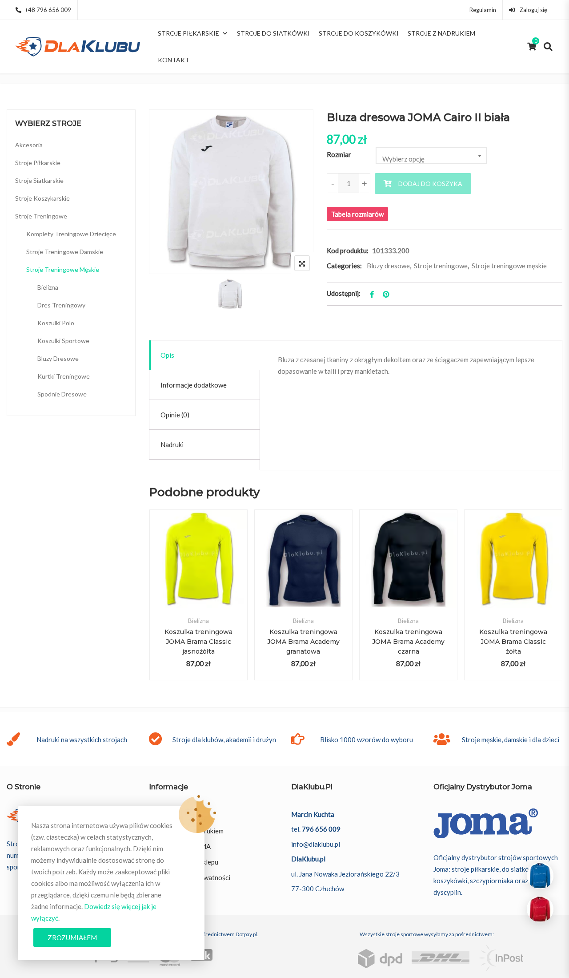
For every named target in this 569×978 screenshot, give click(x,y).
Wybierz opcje (198, 568)
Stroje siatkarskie (39, 180)
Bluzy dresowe (388, 266)
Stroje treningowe (441, 266)
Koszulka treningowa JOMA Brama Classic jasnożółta (198, 641)
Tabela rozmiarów (357, 214)
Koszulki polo (55, 323)
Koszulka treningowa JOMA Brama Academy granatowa (303, 641)
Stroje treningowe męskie (509, 266)
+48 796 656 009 (48, 9)
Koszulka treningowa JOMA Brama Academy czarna (408, 641)
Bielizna (198, 620)
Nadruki (172, 445)
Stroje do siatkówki (273, 33)
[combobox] (431, 155)
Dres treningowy (61, 305)
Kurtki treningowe (63, 376)
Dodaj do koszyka (430, 183)
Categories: (344, 266)
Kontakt (173, 60)
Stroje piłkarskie (188, 33)
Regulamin (482, 9)
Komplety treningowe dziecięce (71, 234)
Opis (167, 355)
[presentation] (155, 603)
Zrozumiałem (72, 938)
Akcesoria (29, 145)
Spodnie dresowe (62, 394)
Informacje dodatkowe (193, 385)
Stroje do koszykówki (359, 33)
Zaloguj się (532, 9)
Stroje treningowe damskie (64, 251)
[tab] (204, 355)
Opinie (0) (174, 415)
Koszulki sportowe (63, 340)
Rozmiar (339, 154)
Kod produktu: (348, 251)
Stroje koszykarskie (42, 198)
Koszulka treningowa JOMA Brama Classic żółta (513, 641)
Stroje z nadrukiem (441, 33)
